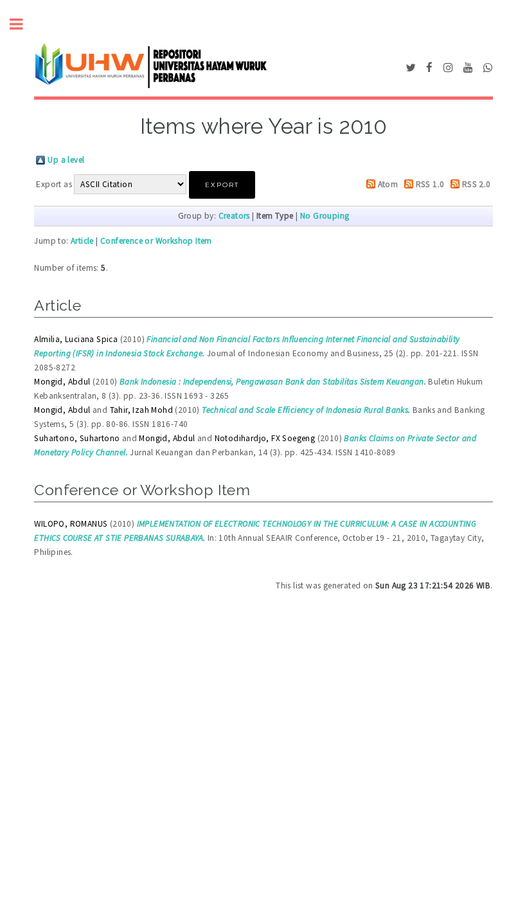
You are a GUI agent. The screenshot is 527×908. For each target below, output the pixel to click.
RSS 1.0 (430, 184)
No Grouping (324, 215)
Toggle (23, 24)
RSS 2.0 (476, 184)
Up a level (66, 159)
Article (82, 240)
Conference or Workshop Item (156, 240)
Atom (388, 184)
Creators (234, 215)
